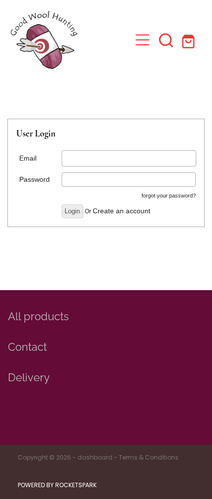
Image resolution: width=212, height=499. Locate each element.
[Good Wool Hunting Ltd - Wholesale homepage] (71, 40)
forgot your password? (168, 196)
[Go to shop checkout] (190, 40)
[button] (166, 40)
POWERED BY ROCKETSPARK (57, 486)
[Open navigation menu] (142, 40)
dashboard (94, 458)
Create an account (121, 211)
